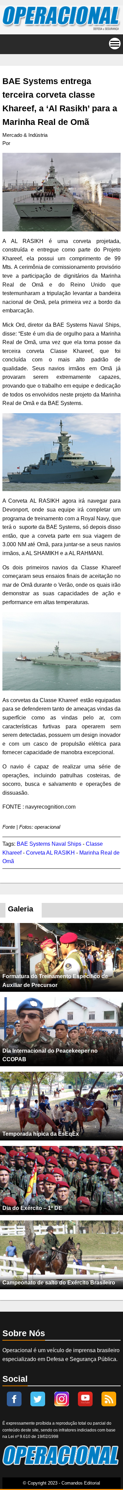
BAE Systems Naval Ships (49, 844)
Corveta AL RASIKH (50, 853)
